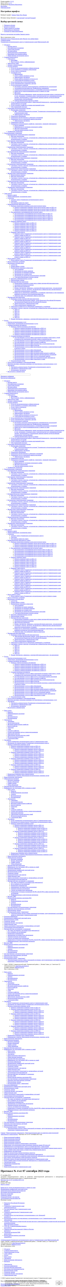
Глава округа (11, 58)
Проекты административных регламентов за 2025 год (30, 333)
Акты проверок (19, 269)
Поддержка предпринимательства (14, 1269)
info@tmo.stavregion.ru (22, 966)
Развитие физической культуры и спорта (26, 100)
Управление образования (18, 116)
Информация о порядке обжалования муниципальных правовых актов (28, 775)
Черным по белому (9, 25)
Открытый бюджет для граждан (17, 874)
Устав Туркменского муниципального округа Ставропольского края (28, 741)
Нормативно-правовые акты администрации (21, 774)
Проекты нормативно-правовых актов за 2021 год (25, 746)
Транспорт (11, 727)
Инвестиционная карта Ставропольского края (17, 1166)
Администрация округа (11, 57)
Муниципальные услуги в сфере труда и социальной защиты (32, 356)
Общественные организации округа (18, 55)
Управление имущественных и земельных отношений (27, 117)
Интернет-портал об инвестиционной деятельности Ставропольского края (26, 1159)
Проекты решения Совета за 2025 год (25, 229)
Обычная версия (5, 7)
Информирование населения (16, 713)
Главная (3, 1133)
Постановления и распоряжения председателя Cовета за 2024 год (33, 218)
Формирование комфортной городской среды (21, 870)
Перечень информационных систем (21, 278)
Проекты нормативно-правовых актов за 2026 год (25, 769)
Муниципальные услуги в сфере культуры (26, 345)
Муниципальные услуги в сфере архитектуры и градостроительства (34, 343)
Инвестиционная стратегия (12, 1139)
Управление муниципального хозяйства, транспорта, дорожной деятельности (34, 124)
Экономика (11, 721)
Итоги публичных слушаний (16, 261)
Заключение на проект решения (23, 271)
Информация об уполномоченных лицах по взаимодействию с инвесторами (26, 1146)
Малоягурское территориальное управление (20, 173)
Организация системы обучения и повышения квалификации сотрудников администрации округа (33, 1148)
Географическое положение (16, 48)
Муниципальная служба (15, 871)
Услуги (6, 320)
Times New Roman (21, 15)
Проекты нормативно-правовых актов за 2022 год (25, 747)
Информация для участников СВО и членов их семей (20, 788)
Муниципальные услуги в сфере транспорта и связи (29, 359)
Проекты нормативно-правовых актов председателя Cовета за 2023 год (35, 210)
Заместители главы (13, 63)
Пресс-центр (8, 710)
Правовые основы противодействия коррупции (25, 299)
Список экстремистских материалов (21, 890)
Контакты (7, 1261)
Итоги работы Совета (14, 258)
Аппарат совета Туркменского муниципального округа (27, 199)
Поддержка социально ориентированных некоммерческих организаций (35, 86)
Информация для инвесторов (12, 1151)
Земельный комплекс (14, 733)
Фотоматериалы (12, 718)
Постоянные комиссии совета (19, 203)
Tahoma (14, 15)
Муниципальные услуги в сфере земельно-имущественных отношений (35, 354)
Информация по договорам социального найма (28, 127)
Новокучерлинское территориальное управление (22, 181)
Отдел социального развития (19, 85)
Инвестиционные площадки (12, 1142)
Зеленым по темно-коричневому (13, 31)
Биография (14, 60)
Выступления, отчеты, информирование (23, 62)
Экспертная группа (9, 1162)
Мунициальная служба (11, 1270)
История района (12, 51)
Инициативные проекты (18, 175)
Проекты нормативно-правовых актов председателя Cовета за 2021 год (35, 207)
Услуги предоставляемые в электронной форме (21, 362)
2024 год (17, 316)
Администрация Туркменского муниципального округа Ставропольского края (25, 41)
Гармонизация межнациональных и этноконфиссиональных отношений (35, 89)
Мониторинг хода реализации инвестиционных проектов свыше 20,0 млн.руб (27, 1145)
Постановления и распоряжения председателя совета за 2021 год (33, 213)
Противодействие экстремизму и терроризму (21, 881)
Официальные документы (22, 77)
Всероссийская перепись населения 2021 (20, 898)
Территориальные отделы (11, 1252)
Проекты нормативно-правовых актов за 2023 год (25, 752)
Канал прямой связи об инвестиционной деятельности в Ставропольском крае (27, 1160)
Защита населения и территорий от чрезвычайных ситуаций (25, 878)
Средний (27, 18)
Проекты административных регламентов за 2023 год (30, 330)
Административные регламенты (17, 325)
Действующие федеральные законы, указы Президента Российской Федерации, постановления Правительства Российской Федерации (37, 301)
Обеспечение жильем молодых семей (18, 735)
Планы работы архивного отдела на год (26, 79)
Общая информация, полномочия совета (19, 196)
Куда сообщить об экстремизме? (20, 884)
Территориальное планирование (17, 52)
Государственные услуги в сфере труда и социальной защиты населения (35, 340)
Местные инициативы (21, 128)
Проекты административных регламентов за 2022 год (30, 328)
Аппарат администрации (15, 65)
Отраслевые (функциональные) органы (19, 108)
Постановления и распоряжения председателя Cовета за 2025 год (33, 220)
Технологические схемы (18, 360)
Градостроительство (13, 723)
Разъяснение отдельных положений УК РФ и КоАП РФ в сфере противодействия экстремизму (35, 939)
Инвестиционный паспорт (12, 1140)
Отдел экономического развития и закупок (23, 83)
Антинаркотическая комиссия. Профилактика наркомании (31, 88)
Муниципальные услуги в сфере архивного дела (28, 351)
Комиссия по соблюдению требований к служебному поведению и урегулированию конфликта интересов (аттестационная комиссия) (39, 293)
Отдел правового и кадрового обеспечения (23, 69)
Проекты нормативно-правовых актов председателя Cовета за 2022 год (35, 209)
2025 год (17, 317)
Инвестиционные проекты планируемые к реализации (20, 1143)
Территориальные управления (13, 133)
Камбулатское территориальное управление (20, 147)
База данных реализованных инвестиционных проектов (20, 1157)
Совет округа (8, 193)
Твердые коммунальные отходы (23, 130)
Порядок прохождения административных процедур (19, 1153)
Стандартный (20, 18)
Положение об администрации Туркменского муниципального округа (28, 743)
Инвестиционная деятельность (13, 777)
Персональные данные (17, 280)
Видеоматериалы (13, 716)
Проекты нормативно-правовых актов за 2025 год (25, 764)
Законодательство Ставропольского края (26, 303)
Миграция (17, 93)
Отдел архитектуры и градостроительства (23, 82)
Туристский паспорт (14, 49)
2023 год (17, 314)
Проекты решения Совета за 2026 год (25, 230)
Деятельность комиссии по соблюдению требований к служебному (30, 306)
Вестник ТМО (12, 896)
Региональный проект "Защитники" (18, 912)
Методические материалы (22, 286)
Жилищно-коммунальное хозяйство (18, 724)
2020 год (17, 309)
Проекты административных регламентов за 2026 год (30, 334)
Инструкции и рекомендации (16, 371)
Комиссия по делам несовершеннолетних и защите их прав (31, 91)
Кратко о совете (12, 195)
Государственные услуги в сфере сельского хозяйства (30, 342)
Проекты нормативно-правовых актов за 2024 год (25, 758)
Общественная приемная (11, 778)
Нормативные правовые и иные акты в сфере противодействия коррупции (36, 283)
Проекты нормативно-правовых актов (19, 744)
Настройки (4, 6)
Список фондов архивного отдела (24, 80)
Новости (10, 712)
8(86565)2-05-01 (19, 967)
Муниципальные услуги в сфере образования (27, 350)
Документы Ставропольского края (21, 368)
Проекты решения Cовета (18, 221)
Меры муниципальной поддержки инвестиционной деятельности (23, 1154)
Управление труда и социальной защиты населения (26, 119)
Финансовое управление (18, 110)
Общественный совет (14, 876)
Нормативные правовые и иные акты (22, 268)
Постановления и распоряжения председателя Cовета (26, 212)
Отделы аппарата (13, 66)
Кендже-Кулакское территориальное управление (22, 151)
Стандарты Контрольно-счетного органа (26, 277)
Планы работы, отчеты (17, 266)
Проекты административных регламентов (23, 326)
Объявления (7, 1165)
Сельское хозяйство (13, 730)
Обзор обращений (13, 785)
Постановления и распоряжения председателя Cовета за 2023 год (33, 216)
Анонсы (10, 715)
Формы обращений (13, 782)
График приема (12, 783)
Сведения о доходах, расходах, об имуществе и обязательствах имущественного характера (37, 308)
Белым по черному (9, 26)
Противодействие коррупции (19, 281)
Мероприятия (18, 74)
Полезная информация (14, 868)
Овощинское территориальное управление (20, 187)
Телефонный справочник (15, 131)
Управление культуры (17, 122)
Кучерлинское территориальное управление (20, 164)
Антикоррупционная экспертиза (24, 285)
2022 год (17, 312)
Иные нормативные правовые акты (24, 305)
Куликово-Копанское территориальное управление (22, 158)
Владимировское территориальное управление (21, 134)
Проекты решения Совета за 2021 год (25, 223)
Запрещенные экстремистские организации (24, 887)
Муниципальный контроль (15, 737)
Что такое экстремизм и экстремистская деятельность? (27, 882)
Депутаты (14, 201)
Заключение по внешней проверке (24, 272)
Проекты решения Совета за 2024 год (25, 227)
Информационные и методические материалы (24, 895)
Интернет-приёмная (13, 780)
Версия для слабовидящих (30, 38)
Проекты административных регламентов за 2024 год (30, 331)
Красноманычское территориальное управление (22, 168)
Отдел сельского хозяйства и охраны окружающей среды (27, 105)
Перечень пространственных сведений (19, 909)
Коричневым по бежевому (12, 30)
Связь (9, 729)
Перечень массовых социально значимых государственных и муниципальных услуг (32, 364)
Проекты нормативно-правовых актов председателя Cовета (28, 206)
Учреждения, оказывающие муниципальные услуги (23, 323)
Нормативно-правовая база (19, 885)
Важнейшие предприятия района (17, 54)
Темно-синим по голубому (12, 28)
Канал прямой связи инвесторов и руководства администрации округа (25, 1149)
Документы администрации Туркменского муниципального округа (31, 367)
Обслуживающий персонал (19, 106)
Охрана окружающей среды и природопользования (23, 732)
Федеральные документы (18, 370)
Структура (11, 198)
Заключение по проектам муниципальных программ (29, 275)
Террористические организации (20, 888)
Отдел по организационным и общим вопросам (25, 68)
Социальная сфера (13, 738)
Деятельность (8, 720)
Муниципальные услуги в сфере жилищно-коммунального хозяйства (34, 353)
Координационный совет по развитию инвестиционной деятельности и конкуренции (29, 1156)
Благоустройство (12, 726)
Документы (11, 365)
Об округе (7, 45)
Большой (33, 18)
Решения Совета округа (18, 232)
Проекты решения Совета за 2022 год (25, 224)
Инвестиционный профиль (12, 1137)
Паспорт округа (12, 46)
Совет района (8, 1253)
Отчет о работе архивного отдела (24, 75)
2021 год (17, 311)
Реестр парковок (19, 125)
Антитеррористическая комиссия (17, 879)
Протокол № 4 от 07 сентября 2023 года (12, 1180)
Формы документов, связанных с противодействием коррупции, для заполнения (38, 288)
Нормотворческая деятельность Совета (19, 204)
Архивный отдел (16, 72)
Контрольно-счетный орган (16, 263)
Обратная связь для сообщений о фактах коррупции (29, 295)
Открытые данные (13, 873)
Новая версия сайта (17, 38)
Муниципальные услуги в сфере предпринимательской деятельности (34, 357)
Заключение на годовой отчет (23, 274)
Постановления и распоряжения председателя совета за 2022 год (33, 215)
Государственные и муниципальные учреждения (22, 907)
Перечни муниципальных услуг (17, 322)
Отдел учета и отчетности (18, 71)
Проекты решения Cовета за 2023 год (25, 226)
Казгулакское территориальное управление (20, 141)
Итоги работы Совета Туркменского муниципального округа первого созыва (33, 260)
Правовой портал (6, 38)
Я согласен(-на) (59, 1283)
